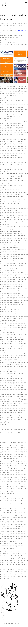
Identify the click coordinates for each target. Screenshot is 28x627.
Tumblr (3, 617)
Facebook (4, 615)
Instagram (4, 619)
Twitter (3, 612)
